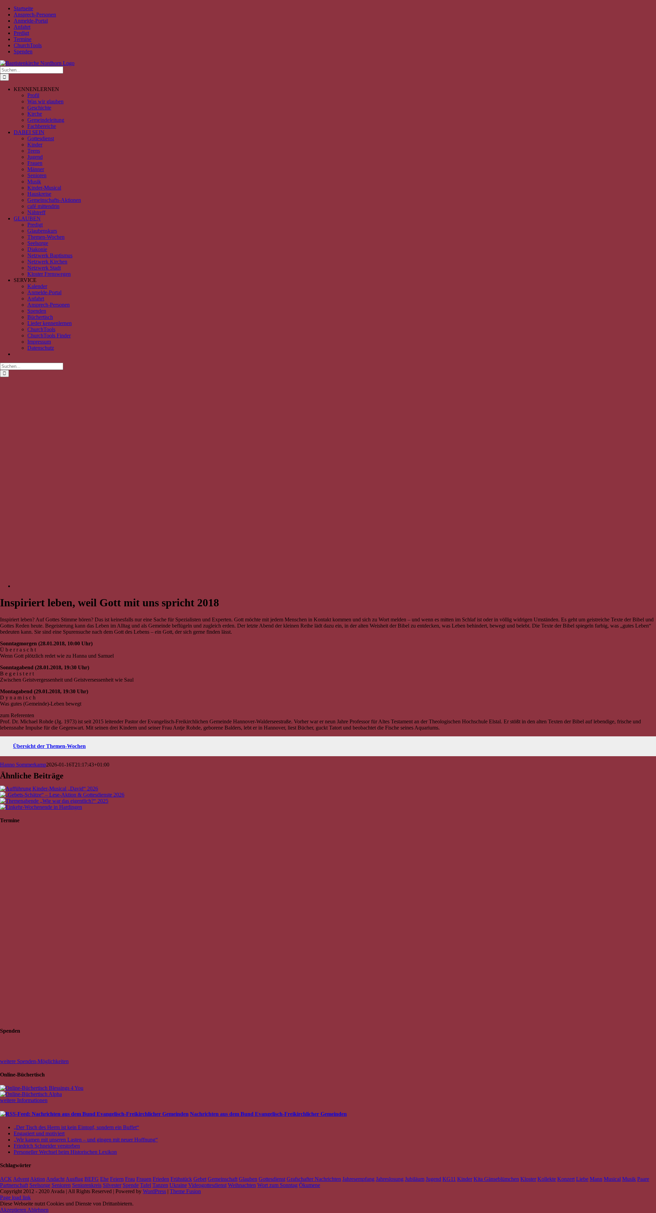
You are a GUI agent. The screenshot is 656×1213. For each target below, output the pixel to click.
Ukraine (178, 1185)
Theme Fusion (185, 1191)
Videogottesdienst (207, 1185)
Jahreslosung (390, 1179)
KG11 (449, 1179)
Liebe (582, 1179)
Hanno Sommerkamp (23, 764)
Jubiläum (414, 1179)
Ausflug (74, 1179)
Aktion (37, 1179)
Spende (131, 1185)
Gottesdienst (272, 1179)
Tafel (145, 1185)
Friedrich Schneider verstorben (47, 1146)
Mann (596, 1179)
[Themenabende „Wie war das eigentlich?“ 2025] (54, 801)
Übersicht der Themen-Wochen (49, 746)
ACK (6, 1179)
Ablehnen (38, 1210)
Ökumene (309, 1185)
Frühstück (181, 1179)
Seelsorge (39, 1185)
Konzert (566, 1179)
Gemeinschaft (222, 1179)
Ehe (104, 1179)
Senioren (61, 1185)
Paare (643, 1179)
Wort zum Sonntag (277, 1185)
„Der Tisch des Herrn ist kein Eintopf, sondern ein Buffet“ (76, 1127)
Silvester (112, 1185)
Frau (130, 1179)
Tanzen (160, 1185)
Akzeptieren (13, 1210)
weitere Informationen (23, 1100)
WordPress (154, 1191)
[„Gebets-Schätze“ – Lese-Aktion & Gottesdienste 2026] (62, 795)
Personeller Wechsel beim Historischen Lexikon (65, 1152)
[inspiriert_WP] (219, 586)
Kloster (528, 1179)
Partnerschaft (14, 1185)
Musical (612, 1179)
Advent (21, 1179)
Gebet (199, 1179)
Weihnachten (242, 1185)
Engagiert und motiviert (39, 1133)
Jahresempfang (358, 1179)
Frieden (161, 1179)
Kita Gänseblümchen (496, 1179)
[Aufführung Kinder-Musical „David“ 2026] (49, 788)
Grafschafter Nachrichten (314, 1179)
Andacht (55, 1179)
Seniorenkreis (86, 1185)
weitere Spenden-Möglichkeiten (34, 1061)
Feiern (117, 1179)
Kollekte (546, 1179)
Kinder (464, 1179)
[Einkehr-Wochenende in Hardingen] (41, 807)
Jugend (433, 1179)
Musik (629, 1179)
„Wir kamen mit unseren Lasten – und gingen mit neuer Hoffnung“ (86, 1140)
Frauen (143, 1179)
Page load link (15, 1197)
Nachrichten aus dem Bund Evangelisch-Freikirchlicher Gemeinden (268, 1114)
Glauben (248, 1179)
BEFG (91, 1179)
